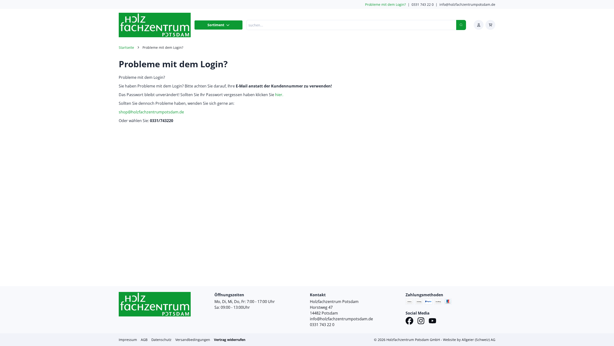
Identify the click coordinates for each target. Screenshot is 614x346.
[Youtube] (432, 321)
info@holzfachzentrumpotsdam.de (467, 4)
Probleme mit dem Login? (385, 4)
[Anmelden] (479, 25)
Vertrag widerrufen (229, 339)
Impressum (128, 339)
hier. (278, 94)
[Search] (461, 25)
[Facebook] (409, 321)
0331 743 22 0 (423, 4)
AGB (144, 339)
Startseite (126, 47)
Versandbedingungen (192, 339)
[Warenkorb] (490, 25)
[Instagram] (421, 321)
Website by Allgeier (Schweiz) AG (469, 339)
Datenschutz (161, 339)
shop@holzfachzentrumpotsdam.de (151, 112)
